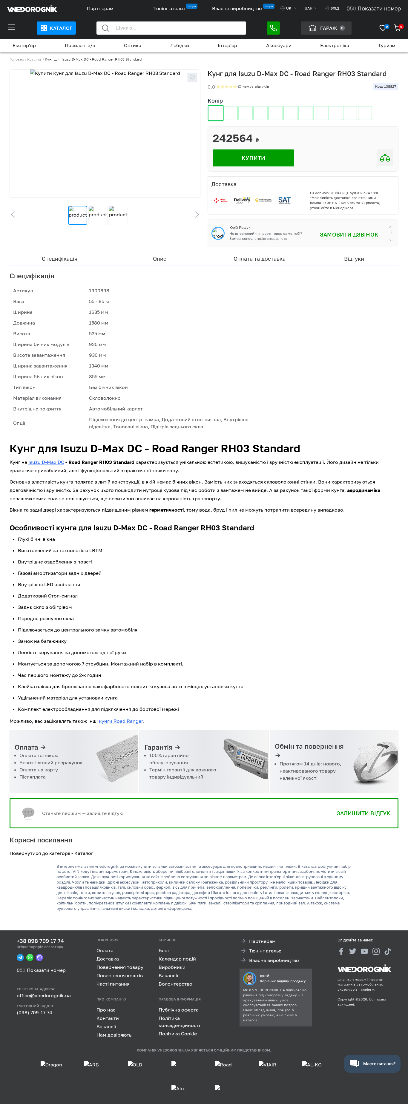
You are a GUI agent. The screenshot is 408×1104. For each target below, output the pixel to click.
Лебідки (179, 45)
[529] (245, 113)
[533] (305, 113)
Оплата (104, 950)
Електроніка (334, 45)
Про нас (106, 1009)
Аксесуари (279, 45)
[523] (216, 113)
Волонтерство (175, 984)
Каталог (61, 28)
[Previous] (16, 214)
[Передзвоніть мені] (273, 28)
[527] (230, 113)
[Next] (194, 214)
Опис (159, 258)
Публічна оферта (179, 1009)
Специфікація (59, 258)
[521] (275, 113)
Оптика (132, 45)
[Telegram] (20, 957)
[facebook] (341, 951)
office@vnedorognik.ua (44, 995)
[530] (290, 113)
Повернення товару (119, 967)
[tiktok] (387, 951)
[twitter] (352, 951)
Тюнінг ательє (169, 8)
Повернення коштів (119, 975)
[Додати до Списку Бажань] (192, 77)
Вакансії (168, 975)
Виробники (172, 967)
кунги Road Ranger (120, 721)
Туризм (386, 45)
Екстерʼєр (24, 45)
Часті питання (113, 984)
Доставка (107, 959)
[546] (365, 113)
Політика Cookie (178, 1033)
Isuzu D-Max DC (46, 462)
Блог (164, 950)
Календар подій (177, 959)
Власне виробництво (237, 8)
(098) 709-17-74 (34, 1012)
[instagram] (376, 951)
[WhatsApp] (29, 957)
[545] (350, 113)
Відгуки (354, 258)
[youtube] (364, 951)
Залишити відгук (363, 813)
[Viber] (39, 957)
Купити (253, 158)
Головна (17, 59)
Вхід (334, 8)
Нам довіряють (113, 1034)
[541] (320, 113)
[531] (335, 113)
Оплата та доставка (260, 258)
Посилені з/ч (80, 45)
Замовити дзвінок (349, 234)
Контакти (107, 1018)
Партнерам (100, 8)
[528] (260, 113)
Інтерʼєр (227, 45)
